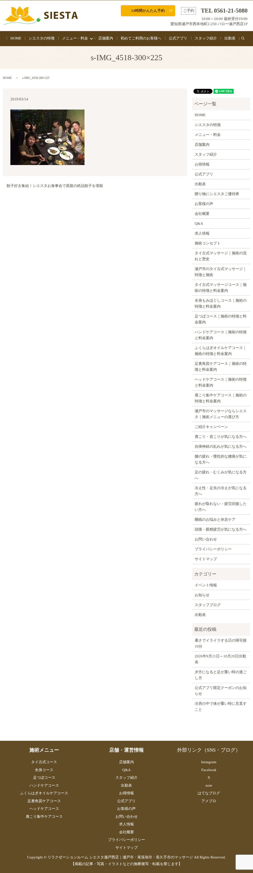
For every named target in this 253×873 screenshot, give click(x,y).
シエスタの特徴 (42, 38)
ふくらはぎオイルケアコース (44, 793)
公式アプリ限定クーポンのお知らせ (221, 691)
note (209, 785)
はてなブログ (209, 793)
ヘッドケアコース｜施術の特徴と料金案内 (221, 382)
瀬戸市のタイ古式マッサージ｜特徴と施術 (221, 272)
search (245, 41)
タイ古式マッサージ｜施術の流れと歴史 (221, 256)
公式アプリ (178, 38)
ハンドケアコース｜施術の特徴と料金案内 (221, 335)
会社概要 (202, 214)
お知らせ (202, 595)
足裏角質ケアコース (44, 801)
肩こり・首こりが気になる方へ (221, 437)
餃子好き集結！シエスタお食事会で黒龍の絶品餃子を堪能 (55, 186)
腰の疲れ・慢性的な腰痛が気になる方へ (221, 459)
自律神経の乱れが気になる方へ (221, 446)
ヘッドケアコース (44, 809)
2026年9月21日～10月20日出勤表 (220, 659)
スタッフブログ (208, 605)
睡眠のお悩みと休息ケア (215, 519)
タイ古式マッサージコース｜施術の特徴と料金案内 (221, 288)
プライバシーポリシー (213, 549)
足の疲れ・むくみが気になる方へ (221, 475)
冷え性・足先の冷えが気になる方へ (221, 491)
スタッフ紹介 (206, 38)
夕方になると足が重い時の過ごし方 (221, 675)
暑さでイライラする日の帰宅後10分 (221, 643)
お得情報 (202, 164)
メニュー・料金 (75, 38)
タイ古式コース (44, 762)
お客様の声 (204, 204)
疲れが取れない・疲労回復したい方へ (221, 507)
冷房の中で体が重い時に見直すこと (221, 706)
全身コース (44, 770)
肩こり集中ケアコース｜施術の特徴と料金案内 (221, 398)
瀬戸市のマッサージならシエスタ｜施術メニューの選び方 (221, 414)
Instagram (208, 762)
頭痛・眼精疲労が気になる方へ (221, 529)
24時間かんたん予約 (148, 11)
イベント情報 (206, 585)
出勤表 (229, 38)
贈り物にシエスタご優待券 (217, 194)
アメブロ (208, 801)
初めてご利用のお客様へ (141, 38)
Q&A (199, 223)
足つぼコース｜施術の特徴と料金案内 (221, 319)
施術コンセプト (208, 243)
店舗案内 (105, 38)
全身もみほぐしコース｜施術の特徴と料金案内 (221, 303)
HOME (15, 38)
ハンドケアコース (44, 785)
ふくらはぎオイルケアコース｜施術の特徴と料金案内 (221, 351)
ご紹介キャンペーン (211, 427)
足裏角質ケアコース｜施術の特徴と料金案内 (221, 366)
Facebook (208, 770)
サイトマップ (206, 559)
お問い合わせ (206, 539)
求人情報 (202, 233)
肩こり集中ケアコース (44, 816)
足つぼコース (44, 778)
